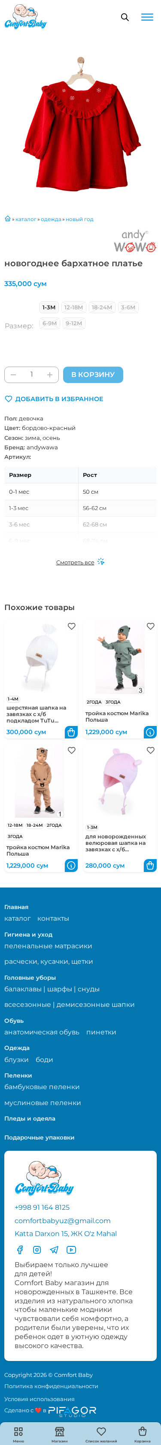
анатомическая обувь (41, 1032)
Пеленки (18, 1075)
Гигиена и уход (28, 934)
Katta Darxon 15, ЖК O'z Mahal (66, 1234)
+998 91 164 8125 (42, 1207)
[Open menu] (147, 17)
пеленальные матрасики (48, 946)
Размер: (19, 326)
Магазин (60, 1441)
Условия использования (39, 1398)
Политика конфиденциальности (51, 1386)
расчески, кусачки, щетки (48, 961)
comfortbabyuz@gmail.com (63, 1221)
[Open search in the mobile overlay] (125, 17)
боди (44, 1060)
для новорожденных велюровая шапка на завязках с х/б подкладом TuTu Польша (115, 849)
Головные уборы (30, 977)
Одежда (17, 1047)
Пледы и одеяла (29, 1118)
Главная (16, 906)
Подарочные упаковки (39, 1137)
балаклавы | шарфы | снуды (52, 989)
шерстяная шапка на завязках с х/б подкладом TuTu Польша (36, 717)
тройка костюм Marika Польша (117, 716)
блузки (16, 1060)
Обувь (14, 1020)
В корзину (93, 375)
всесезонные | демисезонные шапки (69, 1004)
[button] (53, 399)
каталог (17, 918)
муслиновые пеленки (42, 1103)
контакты (53, 918)
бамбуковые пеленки (42, 1087)
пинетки (101, 1032)
